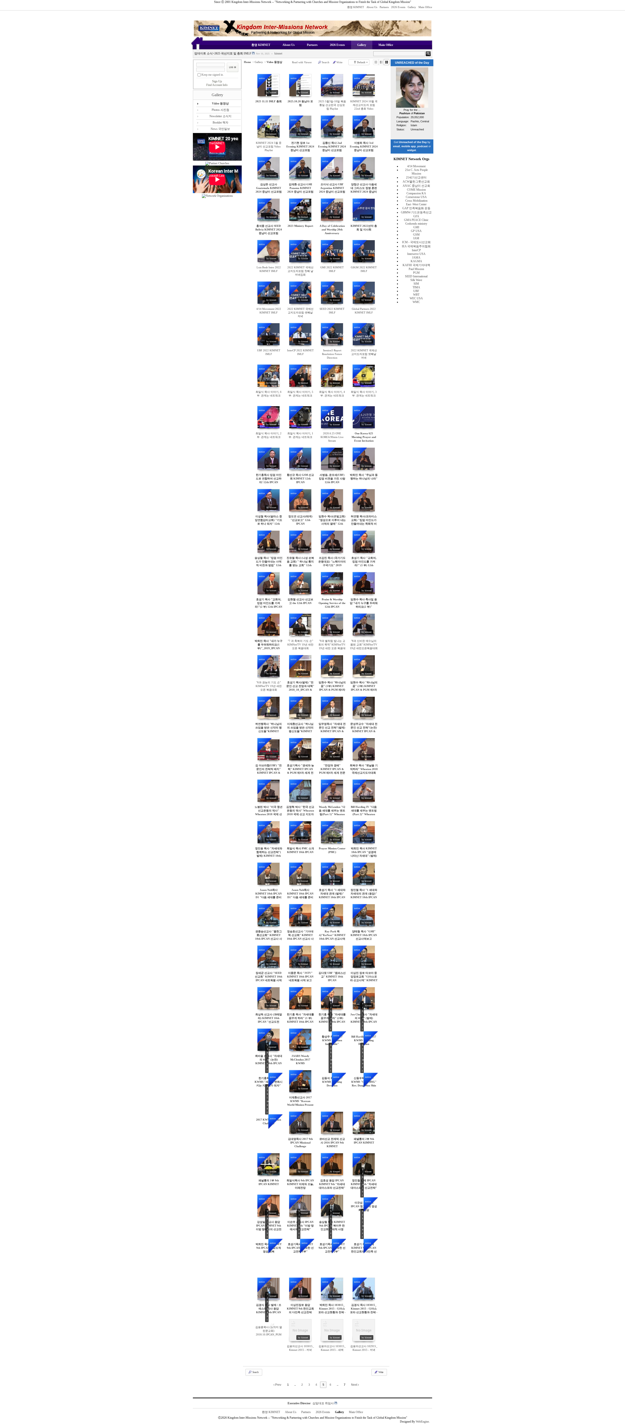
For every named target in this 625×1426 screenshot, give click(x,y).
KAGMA (416, 261)
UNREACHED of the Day (412, 62)
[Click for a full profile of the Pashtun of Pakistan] (412, 106)
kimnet (277, 53)
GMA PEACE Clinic (416, 220)
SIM (416, 283)
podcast (422, 146)
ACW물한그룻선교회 (416, 181)
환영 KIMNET (355, 7)
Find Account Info (217, 85)
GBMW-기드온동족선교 (416, 212)
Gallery (412, 7)
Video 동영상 (220, 103)
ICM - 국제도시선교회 (416, 242)
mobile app (408, 146)
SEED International (416, 276)
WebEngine (422, 1421)
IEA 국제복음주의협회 (416, 246)
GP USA (416, 231)
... (295, 1384)
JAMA (416, 257)
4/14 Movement (416, 166)
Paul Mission (416, 269)
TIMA (416, 287)
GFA (416, 216)
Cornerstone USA (416, 197)
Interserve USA (416, 254)
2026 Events (398, 7)
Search (325, 62)
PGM (416, 272)
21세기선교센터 (416, 177)
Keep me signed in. (212, 74)
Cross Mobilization (416, 200)
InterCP (416, 250)
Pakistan (419, 113)
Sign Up (217, 81)
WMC (416, 302)
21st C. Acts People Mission (416, 171)
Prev (277, 1384)
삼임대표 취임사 (323, 1403)
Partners (384, 7)
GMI (416, 227)
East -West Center (416, 204)
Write (339, 62)
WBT (416, 294)
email (396, 146)
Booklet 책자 (220, 122)
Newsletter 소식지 (220, 116)
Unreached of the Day (413, 142)
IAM (416, 238)
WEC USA (416, 298)
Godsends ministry (416, 223)
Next (354, 1384)
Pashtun (404, 113)
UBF (416, 291)
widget (411, 150)
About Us (371, 7)
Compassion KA (416, 193)
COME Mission (416, 189)
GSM (416, 234)
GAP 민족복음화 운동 (416, 208)
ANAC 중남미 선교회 (416, 185)
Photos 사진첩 (220, 110)
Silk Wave (416, 280)
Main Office (425, 7)
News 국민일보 (220, 129)
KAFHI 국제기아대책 (416, 265)
